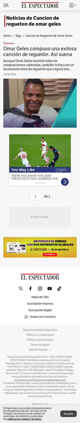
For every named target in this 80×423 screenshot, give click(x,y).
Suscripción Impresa (40, 303)
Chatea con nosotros (43, 317)
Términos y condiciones (40, 335)
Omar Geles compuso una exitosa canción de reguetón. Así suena (40, 51)
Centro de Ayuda (40, 344)
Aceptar (68, 414)
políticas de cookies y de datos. (24, 419)
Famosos (8, 43)
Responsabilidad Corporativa (40, 330)
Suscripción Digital (40, 310)
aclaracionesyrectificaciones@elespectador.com (40, 379)
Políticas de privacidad (40, 339)
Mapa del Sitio (40, 297)
